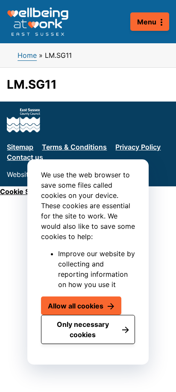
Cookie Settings (26, 191)
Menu (146, 22)
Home (27, 55)
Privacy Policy (138, 147)
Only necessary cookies (83, 329)
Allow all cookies (75, 306)
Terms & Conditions (74, 147)
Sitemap (20, 147)
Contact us (25, 157)
